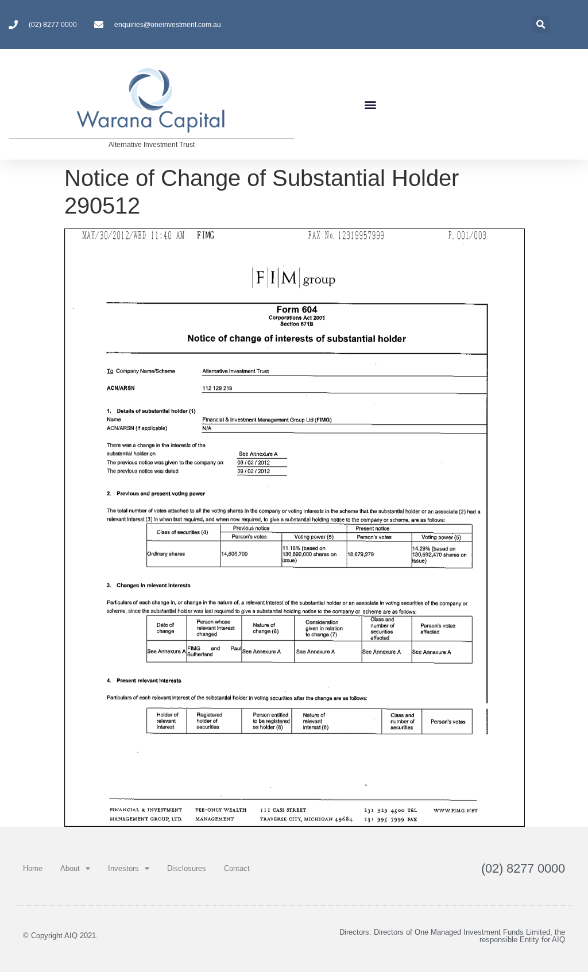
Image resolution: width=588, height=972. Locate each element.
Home (32, 868)
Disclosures (186, 868)
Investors (123, 868)
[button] (370, 104)
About (70, 868)
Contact (237, 868)
